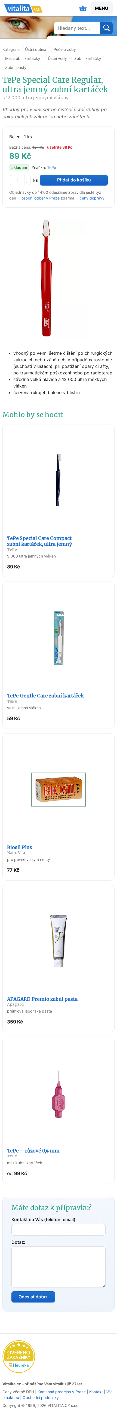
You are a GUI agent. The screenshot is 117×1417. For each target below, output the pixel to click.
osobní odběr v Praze (40, 198)
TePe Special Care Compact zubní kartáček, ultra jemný (39, 543)
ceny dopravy (92, 198)
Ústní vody (57, 58)
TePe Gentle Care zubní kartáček (45, 698)
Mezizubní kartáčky (22, 58)
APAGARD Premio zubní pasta (42, 1001)
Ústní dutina (35, 49)
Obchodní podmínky (41, 1397)
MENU (101, 8)
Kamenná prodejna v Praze (62, 1391)
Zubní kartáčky (87, 58)
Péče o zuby (65, 49)
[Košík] (83, 8)
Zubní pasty (15, 67)
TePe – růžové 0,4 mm (33, 1153)
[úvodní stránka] (23, 8)
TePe (51, 167)
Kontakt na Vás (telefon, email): (44, 1219)
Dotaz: (18, 1242)
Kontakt (96, 1391)
